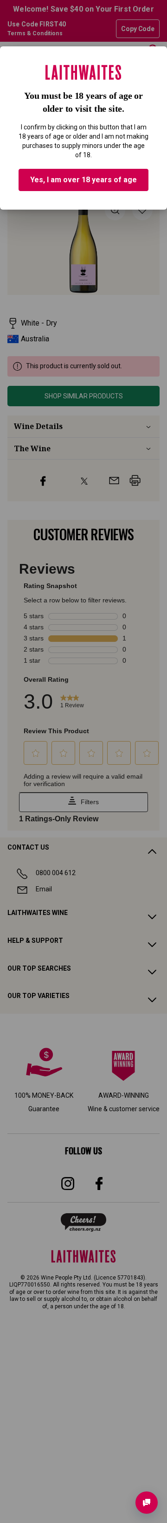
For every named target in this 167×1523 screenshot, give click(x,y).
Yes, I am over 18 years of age (83, 179)
